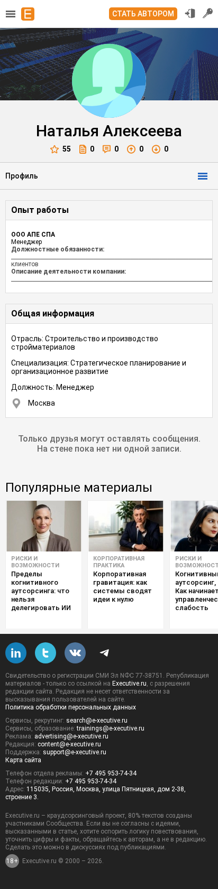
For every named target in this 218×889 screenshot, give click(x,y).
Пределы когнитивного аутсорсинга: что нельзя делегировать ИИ (41, 591)
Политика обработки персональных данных (70, 707)
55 (66, 149)
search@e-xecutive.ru (97, 720)
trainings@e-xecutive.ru (110, 728)
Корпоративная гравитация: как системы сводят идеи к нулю (122, 586)
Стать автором (143, 14)
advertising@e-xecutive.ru (71, 736)
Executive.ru (129, 683)
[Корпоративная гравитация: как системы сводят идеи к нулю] (126, 526)
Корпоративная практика (118, 562)
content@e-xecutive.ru (69, 744)
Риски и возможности (35, 562)
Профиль (21, 176)
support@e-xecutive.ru (74, 752)
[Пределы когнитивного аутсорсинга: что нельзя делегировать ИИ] (43, 526)
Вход (190, 13)
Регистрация (208, 13)
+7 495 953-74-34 (111, 773)
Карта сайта (23, 760)
